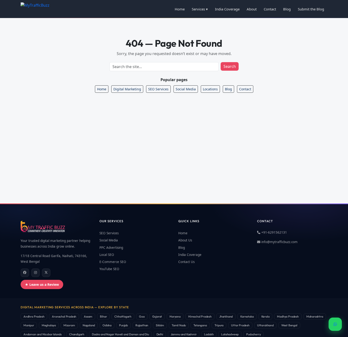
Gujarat (157, 316)
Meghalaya (49, 325)
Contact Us (186, 262)
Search (229, 66)
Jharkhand (226, 316)
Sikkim (160, 325)
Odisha (107, 325)
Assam (88, 316)
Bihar (103, 316)
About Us (185, 240)
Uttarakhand (265, 325)
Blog (287, 9)
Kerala (265, 316)
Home (180, 9)
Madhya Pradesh (288, 316)
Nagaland (89, 325)
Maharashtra (314, 316)
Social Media (186, 89)
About (252, 9)
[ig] (35, 272)
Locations (210, 89)
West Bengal (289, 325)
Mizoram (69, 325)
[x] (46, 272)
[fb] (25, 272)
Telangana (200, 325)
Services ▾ (200, 9)
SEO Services (158, 89)
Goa (141, 316)
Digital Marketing (127, 89)
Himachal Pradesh (200, 316)
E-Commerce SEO (112, 262)
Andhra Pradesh (33, 316)
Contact (270, 9)
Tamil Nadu (179, 325)
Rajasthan (141, 325)
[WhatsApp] (335, 324)
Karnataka (247, 316)
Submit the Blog (311, 9)
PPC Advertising (111, 247)
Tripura (219, 325)
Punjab (123, 325)
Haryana (175, 316)
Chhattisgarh (122, 316)
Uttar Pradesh (240, 325)
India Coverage (227, 9)
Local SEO (106, 255)
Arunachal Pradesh (64, 316)
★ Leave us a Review (42, 284)
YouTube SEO (109, 269)
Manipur (28, 325)
